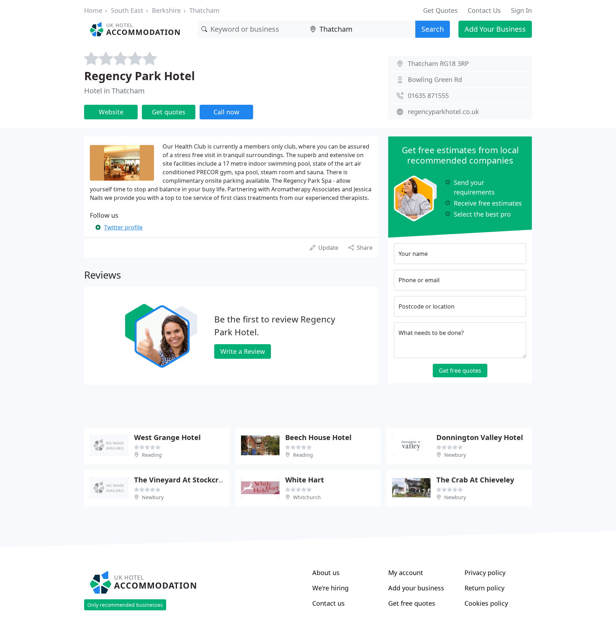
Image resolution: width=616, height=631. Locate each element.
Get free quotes (460, 370)
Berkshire (166, 10)
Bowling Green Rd (435, 79)
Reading (152, 454)
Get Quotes (440, 10)
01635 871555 (428, 95)
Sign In (521, 10)
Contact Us (484, 10)
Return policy (484, 588)
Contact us (328, 603)
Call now (226, 112)
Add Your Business (495, 29)
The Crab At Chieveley (475, 480)
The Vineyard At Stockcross (182, 480)
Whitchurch (307, 497)
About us (326, 572)
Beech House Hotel (318, 437)
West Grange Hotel (167, 437)
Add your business (416, 588)
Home (93, 10)
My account (405, 572)
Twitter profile (123, 227)
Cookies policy (486, 603)
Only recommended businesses (125, 604)
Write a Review (242, 351)
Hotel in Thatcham (114, 90)
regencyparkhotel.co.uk (443, 111)
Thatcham (204, 10)
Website (111, 112)
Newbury (455, 454)
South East (127, 10)
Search (432, 29)
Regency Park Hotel (139, 75)
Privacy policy (484, 572)
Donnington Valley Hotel (479, 437)
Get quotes (168, 112)
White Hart (304, 480)
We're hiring (330, 588)
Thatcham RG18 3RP (438, 63)
